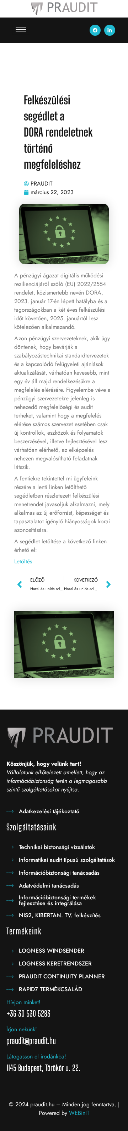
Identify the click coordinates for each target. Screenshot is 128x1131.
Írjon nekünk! (21, 1029)
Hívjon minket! (23, 1002)
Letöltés (23, 561)
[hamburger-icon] (21, 29)
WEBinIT (79, 1113)
